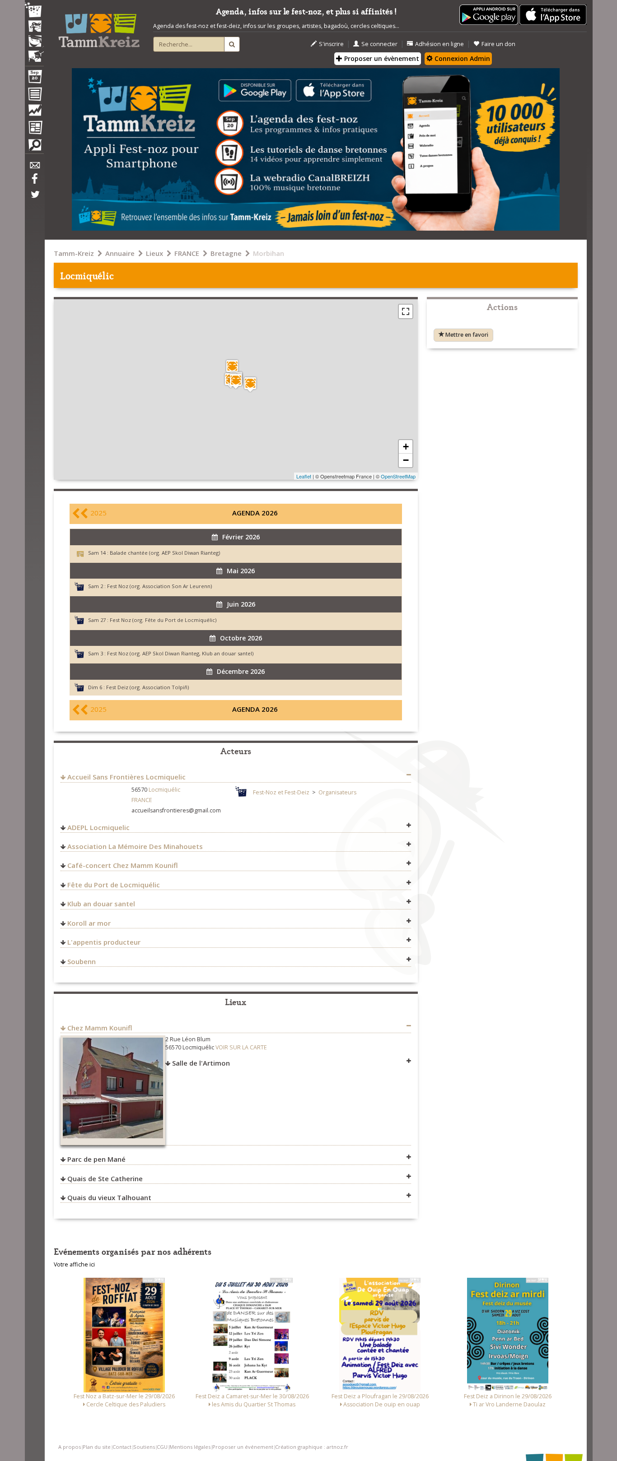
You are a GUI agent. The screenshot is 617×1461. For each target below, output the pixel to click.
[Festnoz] (34, 10)
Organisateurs (337, 792)
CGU (162, 1446)
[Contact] (34, 167)
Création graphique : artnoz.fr (311, 1446)
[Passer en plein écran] (405, 311)
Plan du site (97, 1446)
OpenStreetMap (398, 476)
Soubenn (81, 961)
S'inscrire (331, 44)
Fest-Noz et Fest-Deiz (281, 792)
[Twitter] (34, 199)
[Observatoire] (34, 112)
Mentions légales (189, 1446)
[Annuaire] (34, 95)
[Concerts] (34, 27)
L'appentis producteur (103, 941)
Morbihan (268, 253)
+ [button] (406, 446)
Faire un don (498, 44)
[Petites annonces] (34, 147)
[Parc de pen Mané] (232, 367)
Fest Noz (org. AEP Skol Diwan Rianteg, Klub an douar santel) (180, 653)
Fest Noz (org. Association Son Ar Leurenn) (159, 586)
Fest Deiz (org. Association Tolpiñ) (147, 687)
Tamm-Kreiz (74, 253)
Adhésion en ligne (439, 44)
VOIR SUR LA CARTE (241, 1047)
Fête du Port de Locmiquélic (113, 884)
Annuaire (120, 253)
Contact (121, 1446)
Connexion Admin (461, 58)
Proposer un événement (242, 1446)
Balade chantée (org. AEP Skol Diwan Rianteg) (165, 552)
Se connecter (379, 44)
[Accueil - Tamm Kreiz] (99, 27)
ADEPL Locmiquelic (98, 827)
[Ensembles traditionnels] (34, 53)
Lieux (154, 253)
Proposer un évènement (380, 58)
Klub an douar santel (101, 903)
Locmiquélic (164, 789)
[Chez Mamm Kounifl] (250, 384)
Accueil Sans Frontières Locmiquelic (126, 776)
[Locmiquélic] (236, 381)
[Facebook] (34, 181)
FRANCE (186, 253)
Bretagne (226, 253)
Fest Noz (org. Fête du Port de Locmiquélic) (163, 620)
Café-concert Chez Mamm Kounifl (122, 865)
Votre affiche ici (74, 1264)
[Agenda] (34, 78)
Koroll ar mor (89, 923)
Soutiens (144, 1446)
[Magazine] (34, 129)
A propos (69, 1446)
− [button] (406, 460)
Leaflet (303, 476)
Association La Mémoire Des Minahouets (135, 846)
